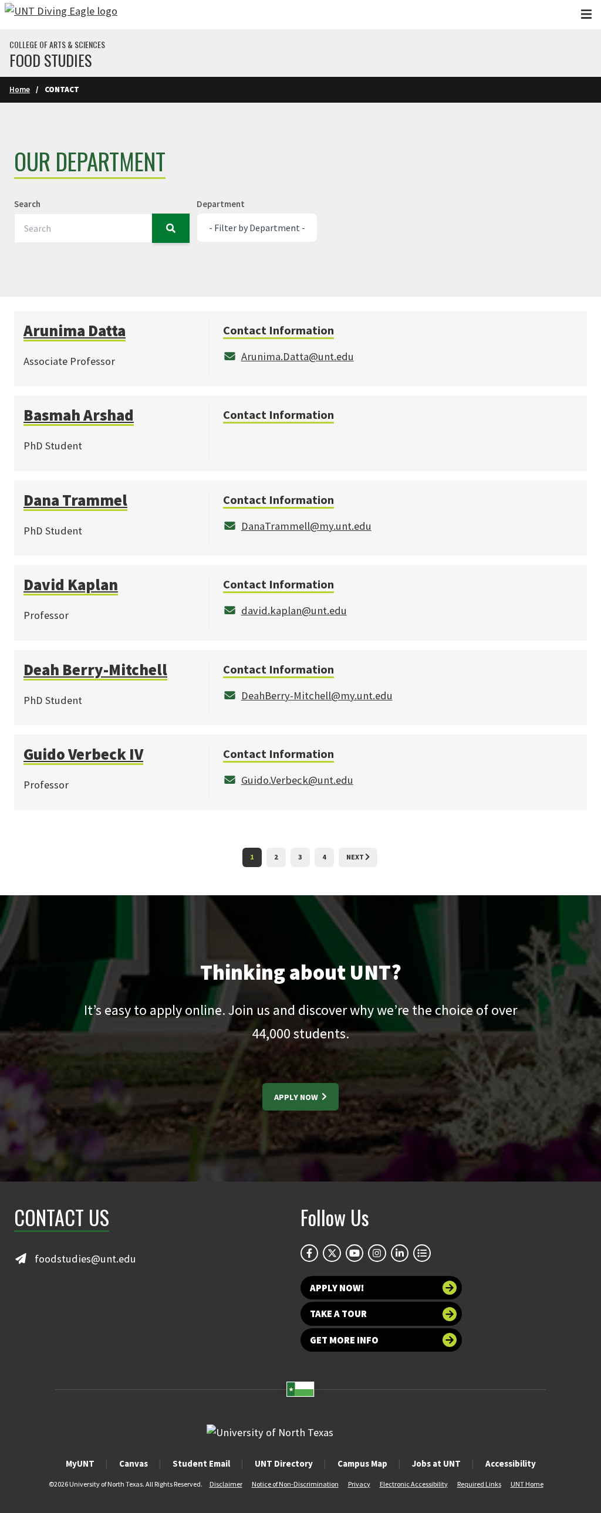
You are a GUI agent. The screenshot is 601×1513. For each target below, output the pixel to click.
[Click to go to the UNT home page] (61, 14)
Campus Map (362, 1463)
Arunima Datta (74, 330)
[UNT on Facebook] (309, 1253)
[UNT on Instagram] (377, 1253)
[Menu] (586, 14)
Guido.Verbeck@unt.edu (297, 780)
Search (27, 203)
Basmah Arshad (78, 415)
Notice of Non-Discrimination (295, 1484)
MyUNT (80, 1463)
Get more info (344, 1340)
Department (221, 203)
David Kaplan (70, 584)
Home (19, 89)
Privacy (359, 1484)
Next (355, 856)
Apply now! (337, 1288)
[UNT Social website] (422, 1253)
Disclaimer (226, 1484)
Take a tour (338, 1313)
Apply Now (297, 1097)
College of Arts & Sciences (57, 44)
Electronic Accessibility (414, 1484)
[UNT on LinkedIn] (399, 1253)
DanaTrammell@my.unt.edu (306, 526)
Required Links (479, 1484)
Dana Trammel (75, 500)
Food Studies (50, 60)
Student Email (201, 1463)
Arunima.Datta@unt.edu (297, 356)
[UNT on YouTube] (354, 1253)
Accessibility (510, 1463)
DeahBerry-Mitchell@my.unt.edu (317, 695)
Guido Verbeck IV (83, 754)
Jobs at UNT (436, 1463)
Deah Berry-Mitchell (95, 669)
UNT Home (527, 1484)
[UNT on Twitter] (331, 1253)
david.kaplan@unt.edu (294, 610)
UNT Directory (284, 1463)
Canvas (133, 1463)
